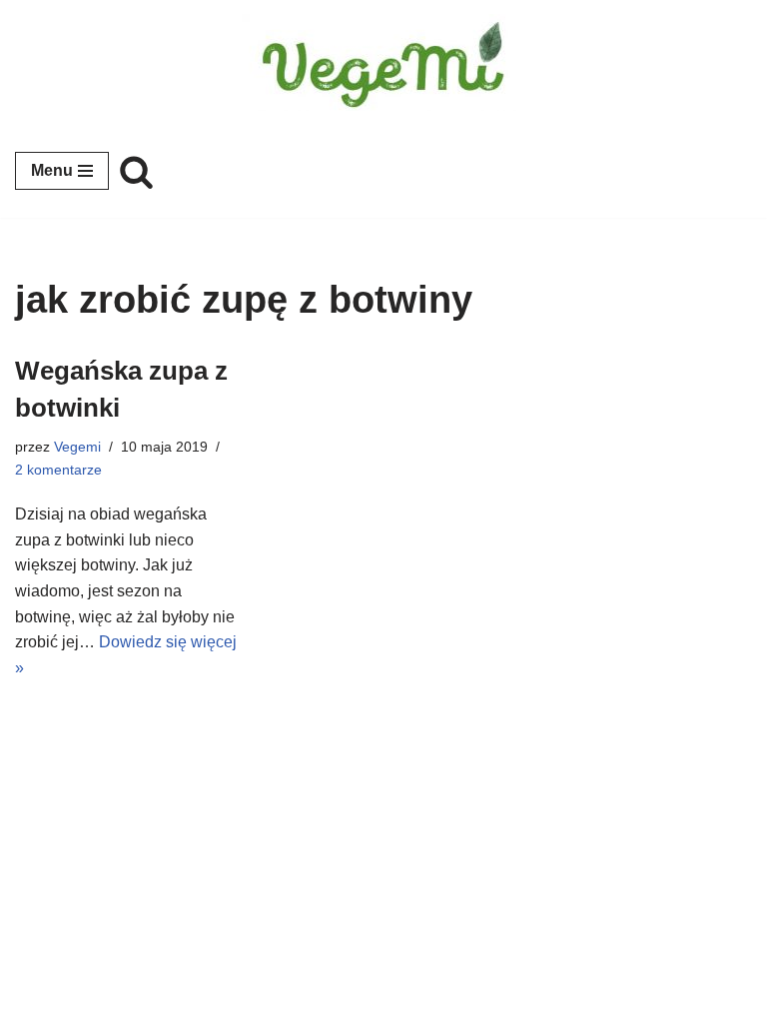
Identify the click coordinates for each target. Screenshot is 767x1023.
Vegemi (77, 447)
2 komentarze (58, 470)
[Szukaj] (136, 171)
